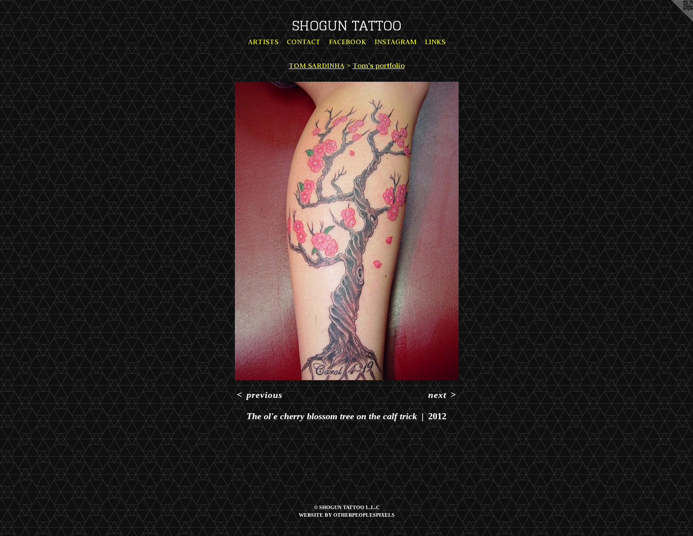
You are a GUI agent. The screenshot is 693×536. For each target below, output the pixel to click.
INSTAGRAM (395, 41)
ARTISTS (263, 41)
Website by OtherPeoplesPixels (347, 515)
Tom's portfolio (379, 65)
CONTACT (304, 41)
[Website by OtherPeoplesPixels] (672, 20)
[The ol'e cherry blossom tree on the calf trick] (347, 231)
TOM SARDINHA (316, 65)
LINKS (435, 41)
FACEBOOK (347, 41)
